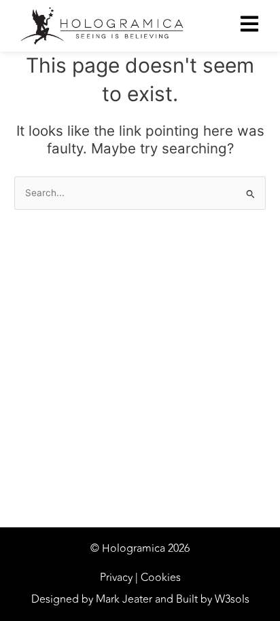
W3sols (232, 599)
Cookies (161, 577)
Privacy (116, 577)
